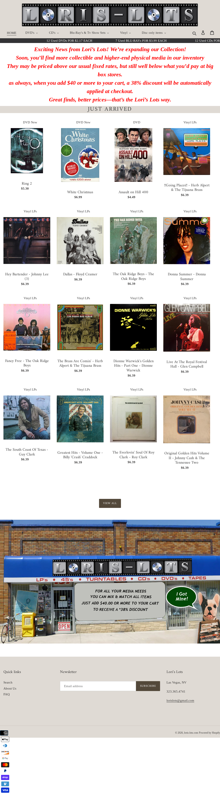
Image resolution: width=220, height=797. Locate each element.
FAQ (6, 694)
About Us (9, 688)
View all (110, 503)
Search (7, 682)
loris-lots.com (191, 732)
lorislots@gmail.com (180, 700)
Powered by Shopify (209, 732)
